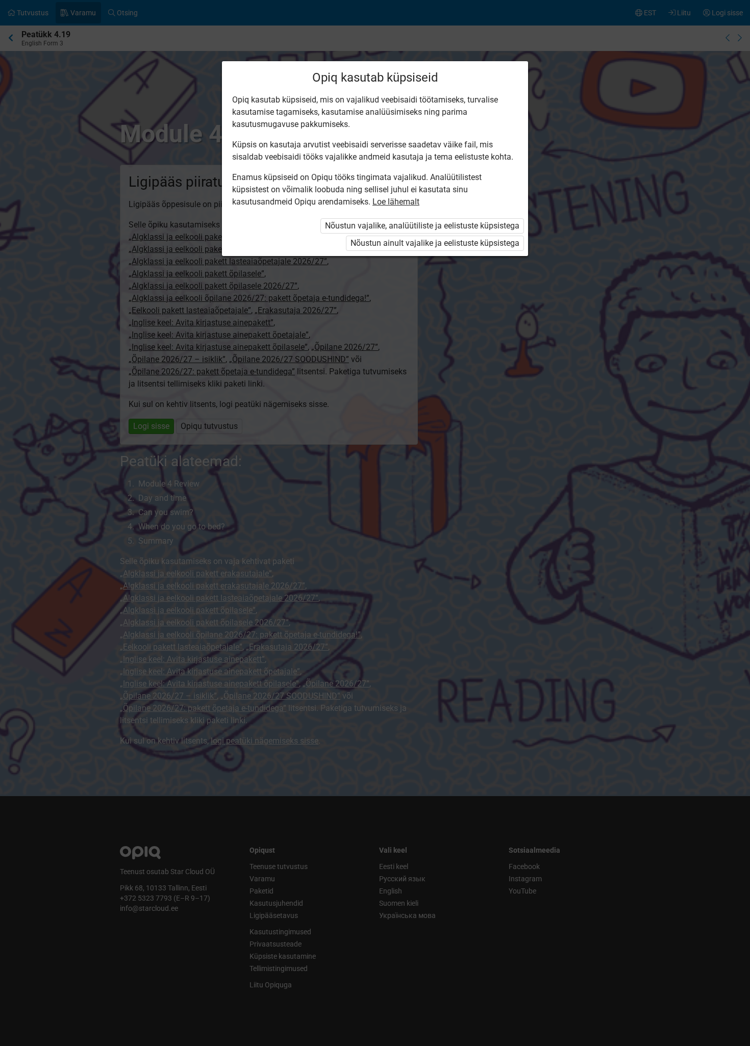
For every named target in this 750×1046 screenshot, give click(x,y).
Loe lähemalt (395, 202)
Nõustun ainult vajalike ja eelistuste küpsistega (435, 243)
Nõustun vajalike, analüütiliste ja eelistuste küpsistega (422, 226)
